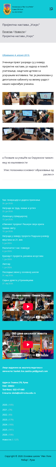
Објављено (16, 55)
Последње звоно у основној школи (20, 272)
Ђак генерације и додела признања (21, 199)
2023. (5, 419)
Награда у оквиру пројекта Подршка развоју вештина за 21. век (25, 238)
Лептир (6, 264)
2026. (5, 434)
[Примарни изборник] (51, 9)
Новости (6, 439)
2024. (5, 424)
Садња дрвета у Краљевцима (17, 280)
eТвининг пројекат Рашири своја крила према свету (23, 226)
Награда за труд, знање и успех (19, 208)
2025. (5, 429)
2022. (5, 414)
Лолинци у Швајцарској (14, 216)
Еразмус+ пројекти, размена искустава (22, 256)
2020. (5, 404)
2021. (5, 409)
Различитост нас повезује (16, 247)
